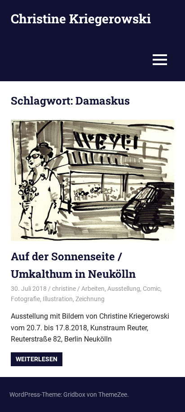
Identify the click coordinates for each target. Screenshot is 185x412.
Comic (151, 288)
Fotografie (25, 298)
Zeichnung (90, 298)
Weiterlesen (36, 359)
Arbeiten (93, 288)
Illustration (58, 298)
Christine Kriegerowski (81, 18)
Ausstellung (123, 288)
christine (64, 288)
